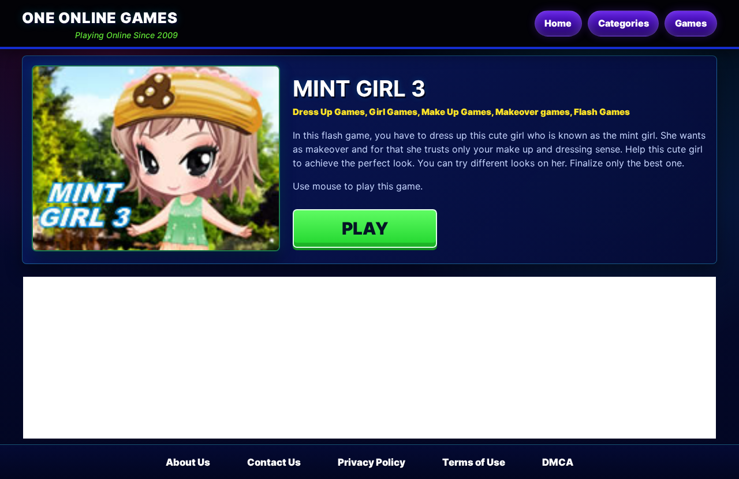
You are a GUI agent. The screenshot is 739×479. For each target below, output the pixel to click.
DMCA (557, 462)
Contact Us (274, 462)
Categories (623, 23)
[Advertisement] (369, 358)
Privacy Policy (371, 462)
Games (691, 23)
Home (558, 23)
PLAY (365, 228)
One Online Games (99, 18)
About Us (188, 462)
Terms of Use (473, 462)
